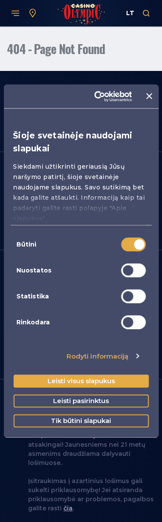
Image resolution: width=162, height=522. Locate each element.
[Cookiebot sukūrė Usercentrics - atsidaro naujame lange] (98, 96)
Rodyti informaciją (98, 356)
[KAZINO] (32, 13)
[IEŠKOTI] (146, 13)
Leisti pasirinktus (81, 401)
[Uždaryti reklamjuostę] (149, 96)
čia (68, 508)
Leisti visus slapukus (81, 381)
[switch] (133, 270)
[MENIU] (15, 13)
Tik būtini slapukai (81, 420)
